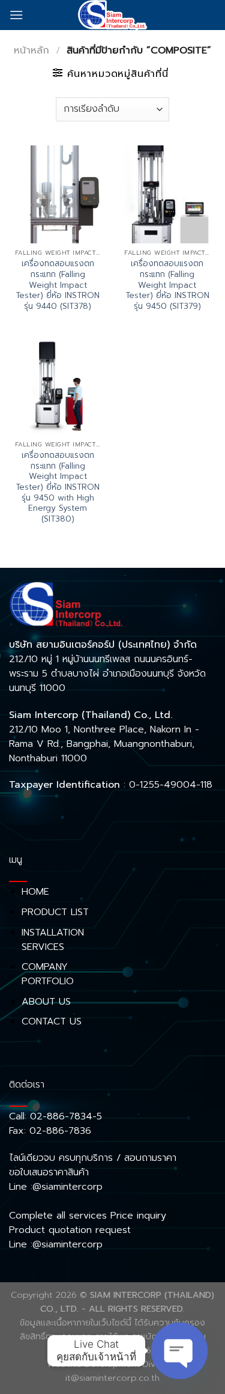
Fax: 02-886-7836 (50, 1131)
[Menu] (16, 14)
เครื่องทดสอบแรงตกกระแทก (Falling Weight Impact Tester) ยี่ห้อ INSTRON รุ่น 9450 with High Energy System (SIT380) (58, 487)
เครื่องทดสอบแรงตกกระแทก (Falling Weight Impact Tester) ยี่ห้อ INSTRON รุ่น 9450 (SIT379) (167, 284)
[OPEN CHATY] (179, 1350)
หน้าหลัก (31, 50)
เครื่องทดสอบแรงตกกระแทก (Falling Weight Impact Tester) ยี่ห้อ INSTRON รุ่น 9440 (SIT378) (58, 284)
